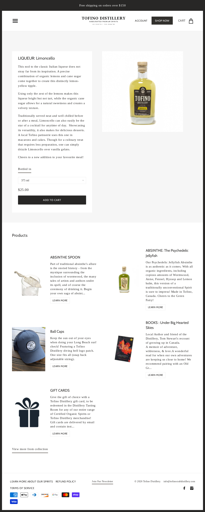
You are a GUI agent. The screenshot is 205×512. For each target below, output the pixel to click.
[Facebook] (184, 488)
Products (19, 235)
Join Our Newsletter (102, 481)
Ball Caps (57, 331)
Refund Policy (66, 481)
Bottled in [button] (24, 169)
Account (141, 20)
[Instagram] (192, 488)
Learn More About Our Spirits (31, 481)
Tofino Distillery (151, 481)
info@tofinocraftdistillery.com (179, 481)
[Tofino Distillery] (103, 20)
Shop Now (162, 20)
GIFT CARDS (60, 390)
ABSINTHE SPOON (65, 257)
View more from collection (30, 449)
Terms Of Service (22, 488)
